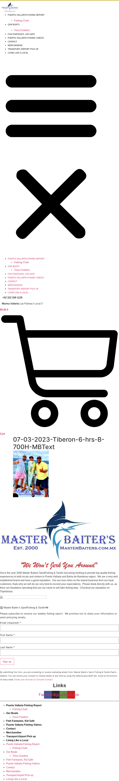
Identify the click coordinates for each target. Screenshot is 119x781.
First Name (7, 635)
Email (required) (10, 622)
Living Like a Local (18, 53)
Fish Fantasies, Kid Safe (21, 34)
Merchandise (15, 45)
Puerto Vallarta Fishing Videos (26, 38)
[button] (51, 154)
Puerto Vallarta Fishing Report (26, 15)
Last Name (7, 647)
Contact (12, 42)
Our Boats (14, 24)
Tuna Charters (22, 30)
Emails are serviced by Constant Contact (33, 679)
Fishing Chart (21, 20)
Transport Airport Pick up (23, 49)
